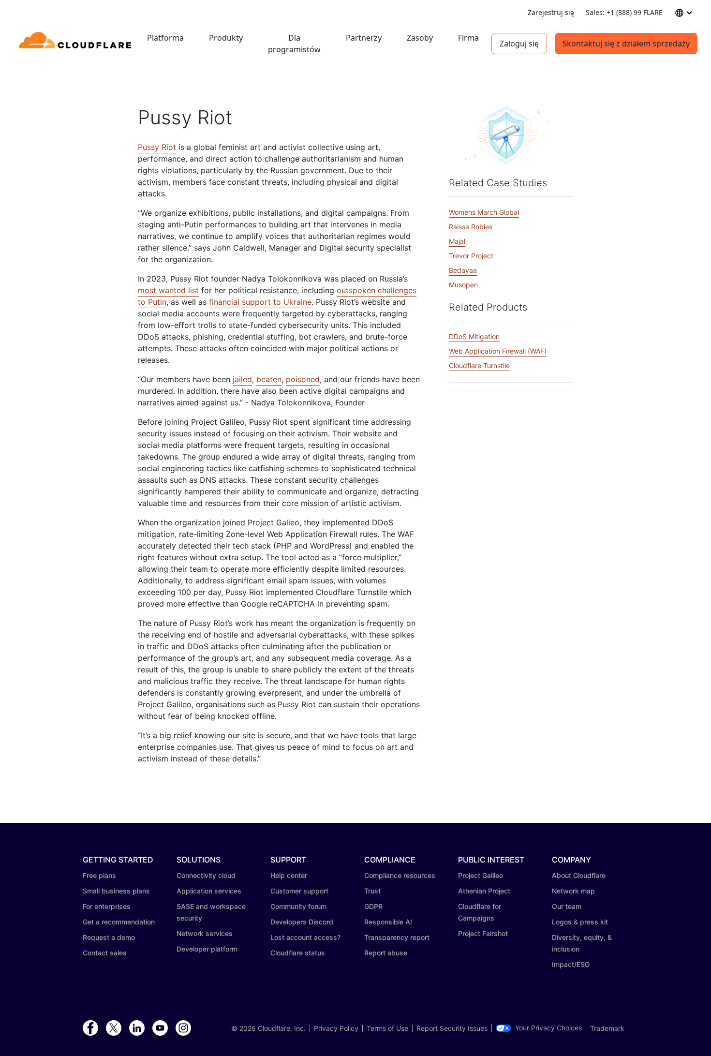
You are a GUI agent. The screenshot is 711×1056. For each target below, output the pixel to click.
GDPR (373, 906)
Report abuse (385, 953)
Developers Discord (301, 922)
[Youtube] (160, 1028)
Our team (566, 906)
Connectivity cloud (206, 875)
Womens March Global (484, 212)
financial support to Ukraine (260, 302)
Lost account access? (305, 937)
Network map (573, 891)
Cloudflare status (297, 953)
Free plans (99, 875)
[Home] (76, 43)
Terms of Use (387, 1028)
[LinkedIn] (137, 1028)
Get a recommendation (119, 922)
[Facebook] (90, 1028)
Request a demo (109, 937)
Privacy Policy (336, 1028)
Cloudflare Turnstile (479, 365)
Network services (205, 933)
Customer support (299, 891)
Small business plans (116, 891)
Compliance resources (399, 875)
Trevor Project (471, 256)
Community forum (298, 906)
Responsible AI (388, 922)
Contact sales (105, 953)
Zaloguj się (519, 43)
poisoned (303, 379)
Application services (209, 891)
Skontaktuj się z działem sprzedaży (626, 43)
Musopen (463, 285)
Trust (372, 891)
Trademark (607, 1028)
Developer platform (207, 949)
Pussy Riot (157, 147)
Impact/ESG (571, 964)
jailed (242, 379)
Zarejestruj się (551, 12)
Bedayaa (463, 270)
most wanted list (168, 290)
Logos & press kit (580, 922)
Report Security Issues (452, 1028)
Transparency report (397, 937)
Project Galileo (480, 875)
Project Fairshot (483, 933)
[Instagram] (183, 1028)
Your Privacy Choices (548, 1028)
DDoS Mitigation (474, 336)
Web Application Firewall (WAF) (498, 351)
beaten (268, 379)
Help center (288, 875)
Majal (457, 241)
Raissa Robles (470, 227)
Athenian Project (484, 891)
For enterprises (107, 906)
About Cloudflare (579, 875)
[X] (113, 1028)
